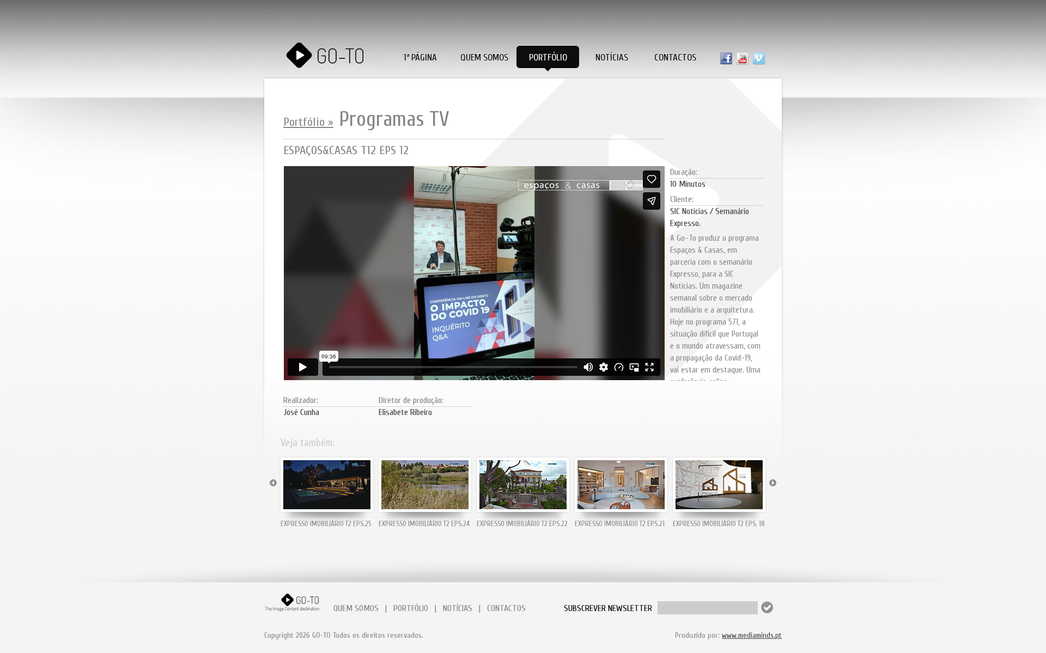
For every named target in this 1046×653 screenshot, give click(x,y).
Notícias (611, 57)
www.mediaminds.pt (752, 635)
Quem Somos (484, 57)
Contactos (675, 57)
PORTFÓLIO (410, 608)
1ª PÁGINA (420, 57)
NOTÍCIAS (457, 608)
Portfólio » (308, 122)
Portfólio (548, 57)
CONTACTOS (506, 608)
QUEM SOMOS (356, 608)
